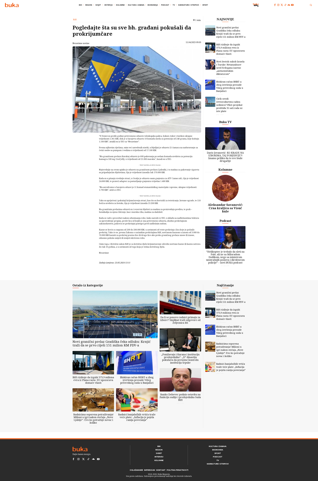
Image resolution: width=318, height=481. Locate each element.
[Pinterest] (92, 148)
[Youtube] (292, 5)
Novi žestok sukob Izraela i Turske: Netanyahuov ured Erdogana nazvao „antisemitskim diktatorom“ (230, 67)
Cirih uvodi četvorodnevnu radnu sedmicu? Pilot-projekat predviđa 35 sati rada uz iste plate (229, 105)
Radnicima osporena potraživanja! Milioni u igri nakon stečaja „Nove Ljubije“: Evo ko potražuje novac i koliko (93, 418)
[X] (92, 142)
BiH (75, 20)
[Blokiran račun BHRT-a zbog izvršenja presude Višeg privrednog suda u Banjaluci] (210, 85)
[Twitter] (282, 5)
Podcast (225, 221)
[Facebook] (275, 5)
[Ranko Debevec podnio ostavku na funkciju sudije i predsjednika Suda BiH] (180, 379)
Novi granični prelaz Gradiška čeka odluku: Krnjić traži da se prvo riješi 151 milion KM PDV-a (230, 32)
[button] (311, 5)
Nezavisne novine (81, 43)
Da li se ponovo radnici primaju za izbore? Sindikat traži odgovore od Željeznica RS (180, 320)
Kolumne (225, 169)
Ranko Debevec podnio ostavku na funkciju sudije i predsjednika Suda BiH (180, 397)
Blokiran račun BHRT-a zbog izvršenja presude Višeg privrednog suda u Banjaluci (229, 86)
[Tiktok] (285, 5)
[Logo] (12, 5)
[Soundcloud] (289, 5)
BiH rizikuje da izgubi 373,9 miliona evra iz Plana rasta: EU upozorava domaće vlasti (230, 49)
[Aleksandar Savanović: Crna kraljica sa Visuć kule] (225, 188)
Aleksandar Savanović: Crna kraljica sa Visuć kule (225, 208)
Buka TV (225, 122)
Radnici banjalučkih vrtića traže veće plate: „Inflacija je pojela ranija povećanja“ (137, 417)
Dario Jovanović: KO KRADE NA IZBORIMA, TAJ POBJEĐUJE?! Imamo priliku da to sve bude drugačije (225, 157)
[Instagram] (278, 5)
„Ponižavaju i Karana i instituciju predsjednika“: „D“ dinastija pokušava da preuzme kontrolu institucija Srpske (180, 358)
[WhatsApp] (92, 154)
